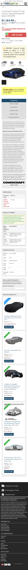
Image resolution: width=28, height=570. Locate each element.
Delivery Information (5, 529)
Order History (4, 556)
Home (3, 7)
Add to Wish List (7, 43)
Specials (3, 547)
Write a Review (19, 41)
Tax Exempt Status (5, 525)
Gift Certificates (4, 545)
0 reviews (11, 41)
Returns (2, 538)
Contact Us (20, 1)
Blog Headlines (4, 548)
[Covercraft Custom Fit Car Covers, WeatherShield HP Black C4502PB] (14, 73)
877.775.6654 (13, 1)
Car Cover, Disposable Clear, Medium (12, 351)
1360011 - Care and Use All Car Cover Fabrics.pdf (6, 203)
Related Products (14, 117)
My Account (3, 554)
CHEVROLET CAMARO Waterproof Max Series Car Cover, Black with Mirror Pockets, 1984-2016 (12, 386)
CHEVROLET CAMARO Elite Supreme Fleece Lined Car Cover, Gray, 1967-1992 (12, 423)
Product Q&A (14, 114)
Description (13, 100)
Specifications (14, 110)
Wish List (3, 557)
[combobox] (14, 288)
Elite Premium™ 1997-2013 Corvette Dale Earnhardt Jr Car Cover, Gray (13, 459)
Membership (4, 560)
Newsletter (3, 559)
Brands (2, 543)
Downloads (13, 107)
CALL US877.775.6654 (21, 65)
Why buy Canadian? (5, 527)
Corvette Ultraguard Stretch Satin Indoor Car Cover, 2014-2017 (13, 317)
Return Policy (4, 524)
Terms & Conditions (5, 530)
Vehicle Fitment (14, 104)
